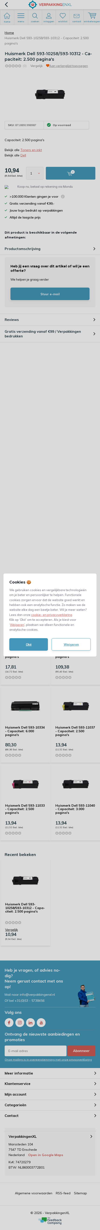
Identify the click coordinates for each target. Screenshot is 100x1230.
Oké (29, 644)
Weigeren (17, 625)
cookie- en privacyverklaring (51, 615)
